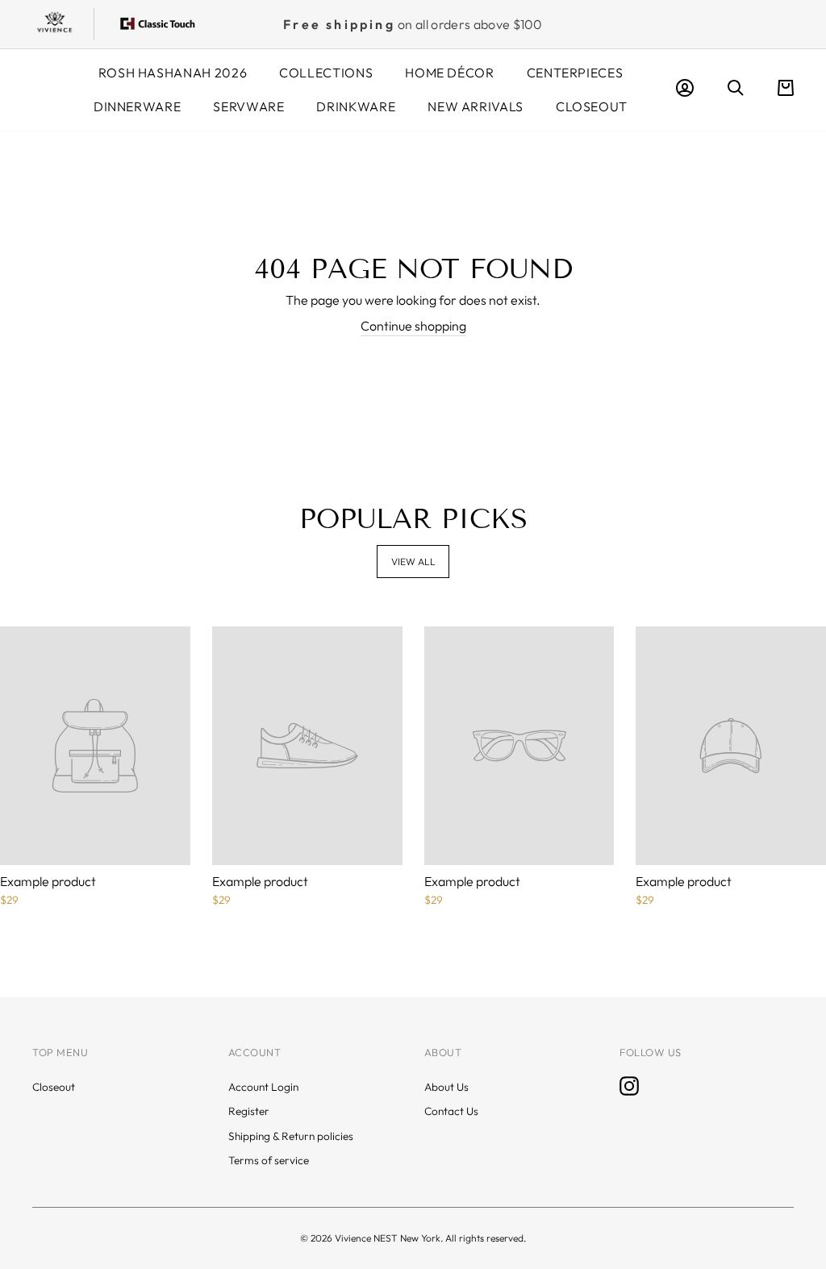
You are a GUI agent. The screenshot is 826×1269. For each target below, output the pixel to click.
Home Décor (449, 72)
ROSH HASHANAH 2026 (173, 72)
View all (413, 561)
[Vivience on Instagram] (629, 1086)
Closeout (592, 106)
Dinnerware (137, 106)
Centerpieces (575, 72)
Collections (326, 72)
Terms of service (268, 1160)
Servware (248, 106)
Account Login (263, 1087)
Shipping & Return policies (290, 1136)
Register (248, 1111)
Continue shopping (413, 326)
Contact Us (451, 1111)
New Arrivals (476, 106)
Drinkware (355, 106)
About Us (446, 1087)
